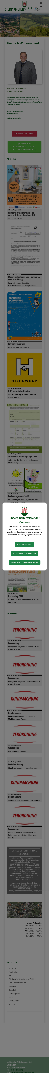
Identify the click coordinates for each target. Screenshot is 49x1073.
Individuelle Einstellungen (24, 553)
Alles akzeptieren (24, 544)
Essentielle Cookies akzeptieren (24, 562)
